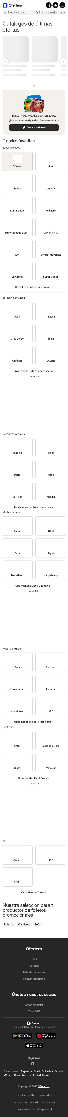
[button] (55, 5)
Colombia (47, 1071)
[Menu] (62, 5)
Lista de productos (34, 979)
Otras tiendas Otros (32, 892)
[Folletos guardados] (49, 5)
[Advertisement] (34, 402)
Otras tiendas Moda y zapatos (32, 585)
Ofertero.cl (43, 1086)
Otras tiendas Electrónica (32, 778)
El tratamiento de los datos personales (34, 1109)
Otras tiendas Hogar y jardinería (32, 721)
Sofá (37, 924)
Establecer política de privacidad (34, 1095)
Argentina (26, 1071)
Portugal (26, 1075)
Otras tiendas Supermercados (32, 287)
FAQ (34, 959)
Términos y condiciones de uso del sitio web (34, 1102)
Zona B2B (34, 1011)
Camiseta (24, 924)
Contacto (34, 965)
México (7, 1075)
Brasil (37, 1071)
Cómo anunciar (34, 1005)
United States (41, 1075)
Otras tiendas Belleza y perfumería (33, 370)
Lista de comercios (34, 972)
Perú (17, 1075)
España (59, 1071)
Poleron (9, 924)
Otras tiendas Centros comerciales (32, 507)
